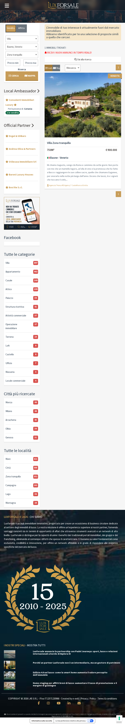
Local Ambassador (20, 90)
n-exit (76, 698)
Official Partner (17, 125)
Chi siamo (36, 517)
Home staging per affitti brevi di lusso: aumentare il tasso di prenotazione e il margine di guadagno (75, 684)
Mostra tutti (36, 645)
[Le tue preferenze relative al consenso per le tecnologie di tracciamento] (119, 718)
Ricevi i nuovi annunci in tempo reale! (69, 52)
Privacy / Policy (88, 698)
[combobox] (72, 68)
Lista (50, 68)
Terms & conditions (107, 698)
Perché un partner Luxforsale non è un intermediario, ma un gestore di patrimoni (76, 663)
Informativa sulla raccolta (42, 721)
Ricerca (22, 69)
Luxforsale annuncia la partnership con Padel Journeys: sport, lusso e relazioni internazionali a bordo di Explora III (75, 652)
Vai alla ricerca (84, 59)
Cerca (15, 75)
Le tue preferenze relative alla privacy (71, 721)
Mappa (58, 68)
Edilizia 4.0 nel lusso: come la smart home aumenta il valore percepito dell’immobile (70, 673)
